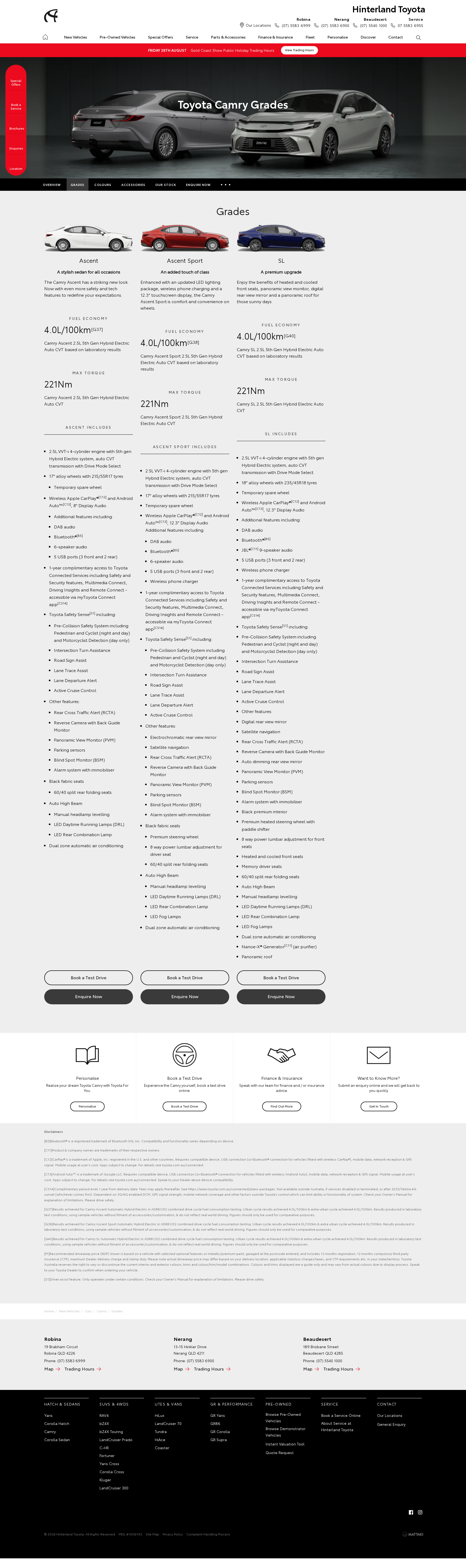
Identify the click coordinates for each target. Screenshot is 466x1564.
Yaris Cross (109, 1463)
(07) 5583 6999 (296, 22)
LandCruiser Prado (116, 1439)
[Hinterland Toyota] (49, 15)
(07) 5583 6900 (335, 22)
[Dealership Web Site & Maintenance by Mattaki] (412, 1534)
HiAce (160, 1439)
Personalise (337, 37)
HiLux (159, 1415)
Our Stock (165, 184)
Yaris (48, 1415)
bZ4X (104, 1423)
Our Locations (258, 25)
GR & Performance (231, 1404)
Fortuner (107, 1455)
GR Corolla (220, 1431)
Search (418, 37)
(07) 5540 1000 (373, 22)
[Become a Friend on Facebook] (411, 1512)
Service (192, 37)
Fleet (310, 37)
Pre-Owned (279, 1404)
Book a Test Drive (89, 977)
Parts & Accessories (228, 37)
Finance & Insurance (275, 37)
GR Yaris (217, 1415)
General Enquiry (391, 1424)
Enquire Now (198, 184)
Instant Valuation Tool (285, 1444)
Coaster (162, 1447)
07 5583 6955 (410, 22)
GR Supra (218, 1439)
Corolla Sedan (57, 1439)
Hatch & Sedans (62, 1404)
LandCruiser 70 (168, 1423)
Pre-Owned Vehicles (117, 37)
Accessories (133, 184)
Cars (88, 1311)
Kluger (105, 1479)
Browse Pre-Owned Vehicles (283, 1417)
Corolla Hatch (56, 1423)
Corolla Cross (112, 1471)
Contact (395, 37)
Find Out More (282, 1106)
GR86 (215, 1423)
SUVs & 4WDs (114, 1404)
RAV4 (104, 1415)
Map (48, 1368)
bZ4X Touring (111, 1431)
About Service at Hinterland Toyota (337, 1426)
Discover (368, 37)
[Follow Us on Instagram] (420, 1512)
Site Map (152, 1534)
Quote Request (280, 1452)
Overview (52, 184)
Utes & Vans (168, 1404)
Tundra (161, 1431)
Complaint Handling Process (208, 1534)
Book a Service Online (341, 1415)
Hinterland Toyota (388, 8)
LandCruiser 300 (114, 1487)
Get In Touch (379, 1106)
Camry (102, 1311)
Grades (78, 184)
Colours (102, 184)
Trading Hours (79, 1368)
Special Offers (160, 37)
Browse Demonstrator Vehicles (286, 1432)
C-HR (104, 1447)
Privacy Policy (173, 1534)
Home (45, 36)
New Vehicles (75, 37)
